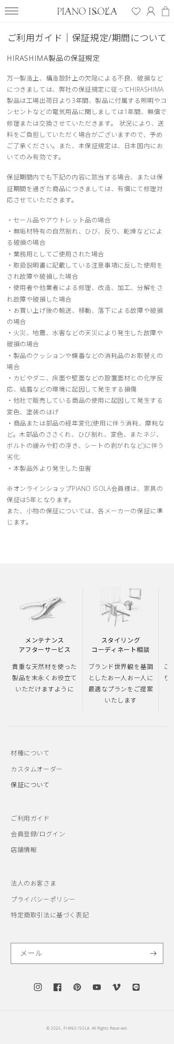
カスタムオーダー (37, 769)
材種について (30, 753)
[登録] (153, 953)
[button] (11, 11)
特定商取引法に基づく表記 (50, 915)
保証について (30, 784)
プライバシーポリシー (43, 899)
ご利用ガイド (30, 818)
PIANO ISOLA (76, 1028)
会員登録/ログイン (38, 834)
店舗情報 (24, 849)
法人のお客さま (33, 883)
